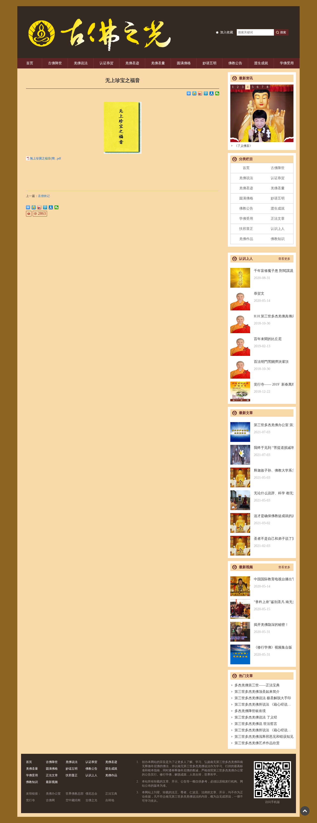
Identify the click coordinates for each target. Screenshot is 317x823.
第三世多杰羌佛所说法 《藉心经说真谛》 (266, 704)
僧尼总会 (91, 793)
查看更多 (284, 258)
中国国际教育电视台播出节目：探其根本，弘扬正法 (273, 582)
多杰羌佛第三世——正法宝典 (257, 685)
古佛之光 (91, 800)
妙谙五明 (209, 63)
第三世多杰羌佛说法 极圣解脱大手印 (263, 698)
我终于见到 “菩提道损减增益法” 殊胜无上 (273, 451)
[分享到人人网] (212, 93)
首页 (29, 63)
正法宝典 (111, 793)
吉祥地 (109, 800)
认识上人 (278, 229)
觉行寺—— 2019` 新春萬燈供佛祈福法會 (273, 388)
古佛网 (50, 800)
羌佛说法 (81, 63)
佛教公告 (235, 63)
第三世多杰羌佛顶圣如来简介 (257, 691)
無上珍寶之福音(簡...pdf (45, 158)
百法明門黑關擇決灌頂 (271, 365)
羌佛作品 (246, 239)
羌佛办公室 (53, 793)
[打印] (28, 214)
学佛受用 (287, 63)
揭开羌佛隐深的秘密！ (271, 628)
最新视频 (52, 782)
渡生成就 (261, 63)
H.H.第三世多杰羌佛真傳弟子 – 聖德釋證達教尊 (273, 319)
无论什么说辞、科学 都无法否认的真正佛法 (273, 496)
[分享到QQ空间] (194, 93)
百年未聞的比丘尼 (268, 342)
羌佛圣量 (158, 63)
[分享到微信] (217, 93)
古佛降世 (55, 63)
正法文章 (278, 218)
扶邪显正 (246, 229)
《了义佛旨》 (243, 146)
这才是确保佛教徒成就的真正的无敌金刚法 (273, 519)
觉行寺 (30, 800)
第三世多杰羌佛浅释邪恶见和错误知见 (264, 736)
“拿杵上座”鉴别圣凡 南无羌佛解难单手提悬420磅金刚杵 (273, 605)
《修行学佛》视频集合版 (273, 651)
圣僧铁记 (44, 196)
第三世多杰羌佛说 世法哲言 (256, 724)
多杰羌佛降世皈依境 (250, 711)
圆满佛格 (184, 63)
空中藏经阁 (73, 800)
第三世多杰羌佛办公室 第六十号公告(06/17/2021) (273, 428)
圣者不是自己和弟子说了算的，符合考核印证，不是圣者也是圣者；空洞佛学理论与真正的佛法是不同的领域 (273, 542)
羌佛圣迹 (132, 63)
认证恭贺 (106, 63)
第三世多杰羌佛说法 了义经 (256, 717)
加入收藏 (226, 32)
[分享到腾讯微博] (206, 93)
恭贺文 (262, 297)
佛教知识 (278, 239)
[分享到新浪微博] (200, 93)
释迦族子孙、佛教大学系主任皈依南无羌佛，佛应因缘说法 (273, 474)
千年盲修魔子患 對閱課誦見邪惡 (273, 274)
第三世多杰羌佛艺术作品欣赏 (257, 743)
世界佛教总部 (74, 793)
